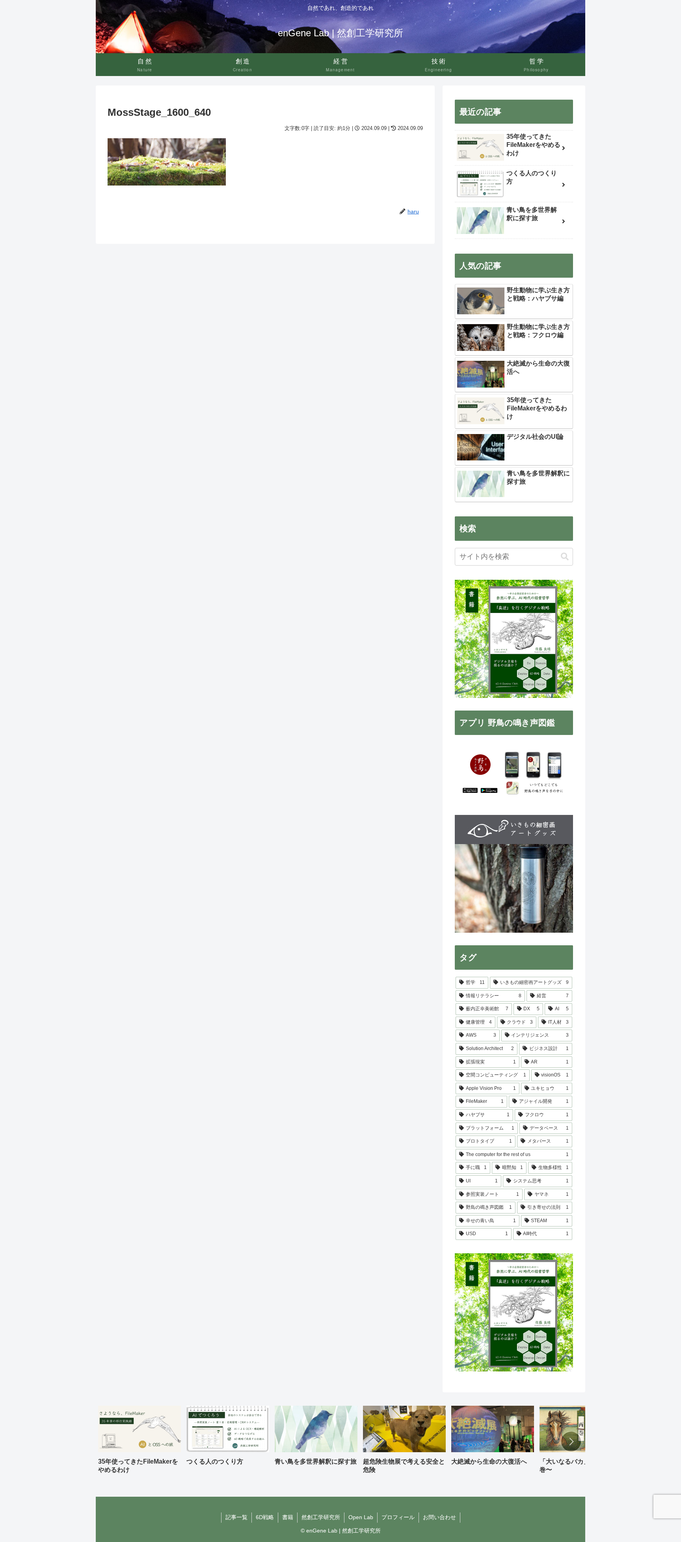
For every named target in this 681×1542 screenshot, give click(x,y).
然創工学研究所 (320, 1517)
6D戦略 (265, 1517)
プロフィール (398, 1517)
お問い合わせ (439, 1517)
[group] (139, 1443)
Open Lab (360, 1517)
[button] (565, 556)
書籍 (287, 1517)
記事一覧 (236, 1517)
